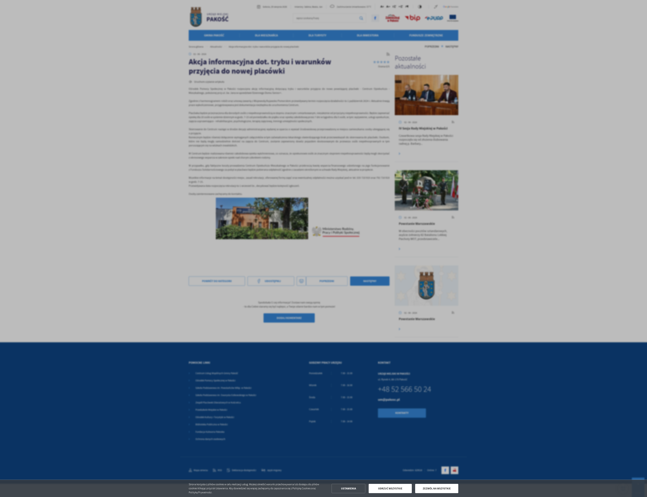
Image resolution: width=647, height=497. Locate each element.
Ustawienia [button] (348, 488)
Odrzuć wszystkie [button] (390, 488)
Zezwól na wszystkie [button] (437, 488)
